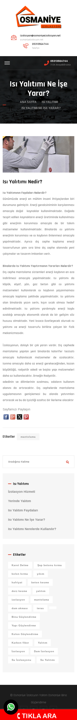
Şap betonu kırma (49, 565)
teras (40, 608)
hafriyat (17, 582)
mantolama (28, 436)
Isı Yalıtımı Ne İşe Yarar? (26, 519)
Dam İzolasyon (44, 651)
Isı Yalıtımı (50, 101)
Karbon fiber (20, 642)
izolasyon (18, 599)
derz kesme (19, 591)
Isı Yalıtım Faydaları (23, 510)
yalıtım (40, 591)
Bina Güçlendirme (24, 616)
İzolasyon (18, 651)
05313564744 (59, 61)
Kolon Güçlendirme (25, 634)
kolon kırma (20, 573)
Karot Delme (20, 565)
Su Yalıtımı (47, 659)
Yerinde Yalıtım (19, 501)
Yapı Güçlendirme (24, 625)
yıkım (40, 573)
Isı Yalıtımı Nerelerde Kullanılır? (32, 529)
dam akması (20, 608)
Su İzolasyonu (21, 659)
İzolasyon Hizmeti (21, 491)
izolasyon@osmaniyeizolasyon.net (40, 35)
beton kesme (40, 582)
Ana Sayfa (28, 101)
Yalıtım (42, 642)
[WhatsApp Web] (11, 707)
